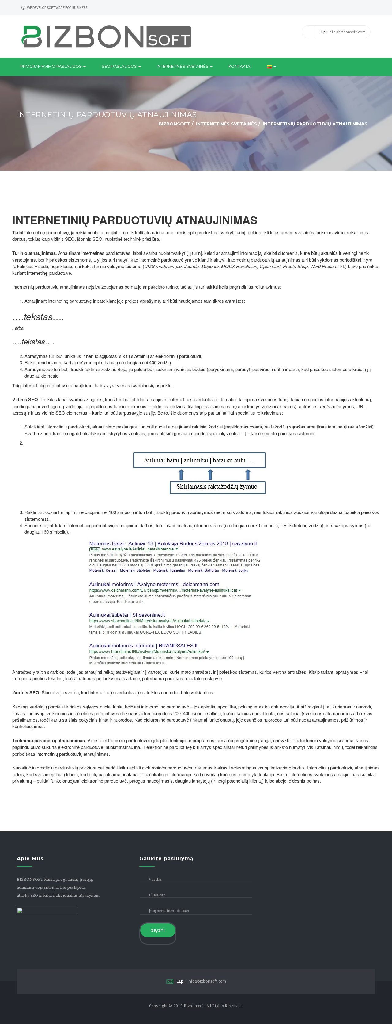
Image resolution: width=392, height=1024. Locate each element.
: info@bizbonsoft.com (342, 31)
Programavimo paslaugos (51, 66)
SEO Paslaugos (120, 66)
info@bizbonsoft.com (201, 981)
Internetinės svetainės (183, 66)
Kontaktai (239, 66)
